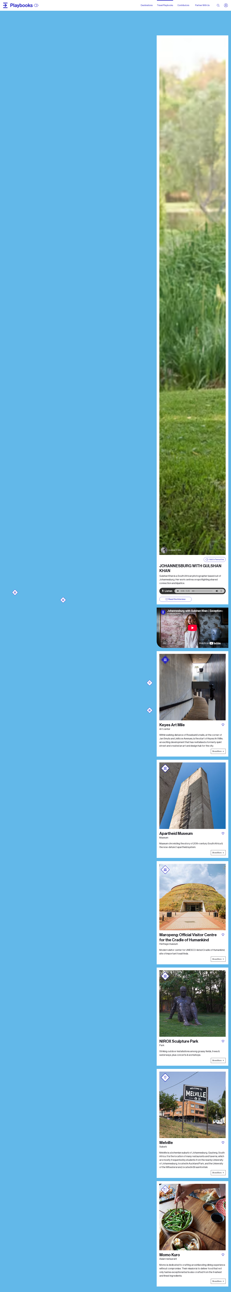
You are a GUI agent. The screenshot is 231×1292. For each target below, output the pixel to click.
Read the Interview (177, 599)
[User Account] (227, 5)
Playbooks (21, 5)
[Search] (218, 5)
